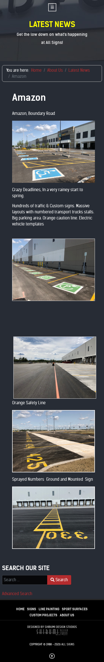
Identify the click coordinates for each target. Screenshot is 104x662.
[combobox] (24, 580)
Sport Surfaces (75, 609)
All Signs (67, 644)
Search (61, 579)
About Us (67, 615)
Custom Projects (43, 615)
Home (20, 609)
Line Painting (49, 609)
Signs (31, 609)
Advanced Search (17, 593)
